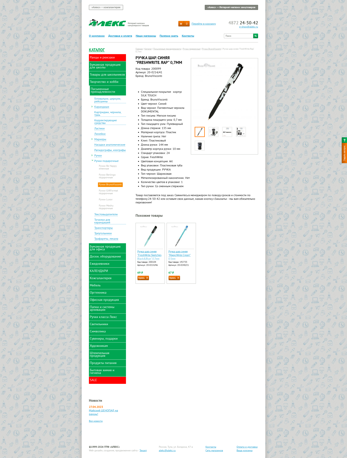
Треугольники (103, 233)
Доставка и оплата (120, 36)
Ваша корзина (244, 450)
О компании (97, 36)
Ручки (98, 155)
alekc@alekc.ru (167, 450)
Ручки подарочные (106, 161)
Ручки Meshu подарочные (106, 207)
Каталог (97, 50)
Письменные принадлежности (167, 49)
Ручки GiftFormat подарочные (108, 192)
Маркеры (100, 139)
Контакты (188, 36)
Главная (139, 49)
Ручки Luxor (106, 199)
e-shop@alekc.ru (248, 27)
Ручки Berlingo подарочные (107, 176)
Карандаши (101, 107)
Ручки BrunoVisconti (110, 184)
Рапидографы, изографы (110, 150)
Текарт (143, 450)
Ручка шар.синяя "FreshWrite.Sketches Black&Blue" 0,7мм (149, 255)
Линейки (100, 134)
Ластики (99, 128)
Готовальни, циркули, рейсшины (107, 100)
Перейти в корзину (204, 24)
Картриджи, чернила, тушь (107, 114)
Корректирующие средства (105, 122)
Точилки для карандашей (102, 221)
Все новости (96, 421)
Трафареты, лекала (106, 239)
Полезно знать (169, 36)
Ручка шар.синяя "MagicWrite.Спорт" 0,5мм (179, 255)
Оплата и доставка (247, 447)
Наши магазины (146, 36)
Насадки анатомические (109, 145)
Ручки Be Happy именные (108, 167)
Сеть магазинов (214, 450)
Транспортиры (103, 228)
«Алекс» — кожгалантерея (106, 7)
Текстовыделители (106, 214)
